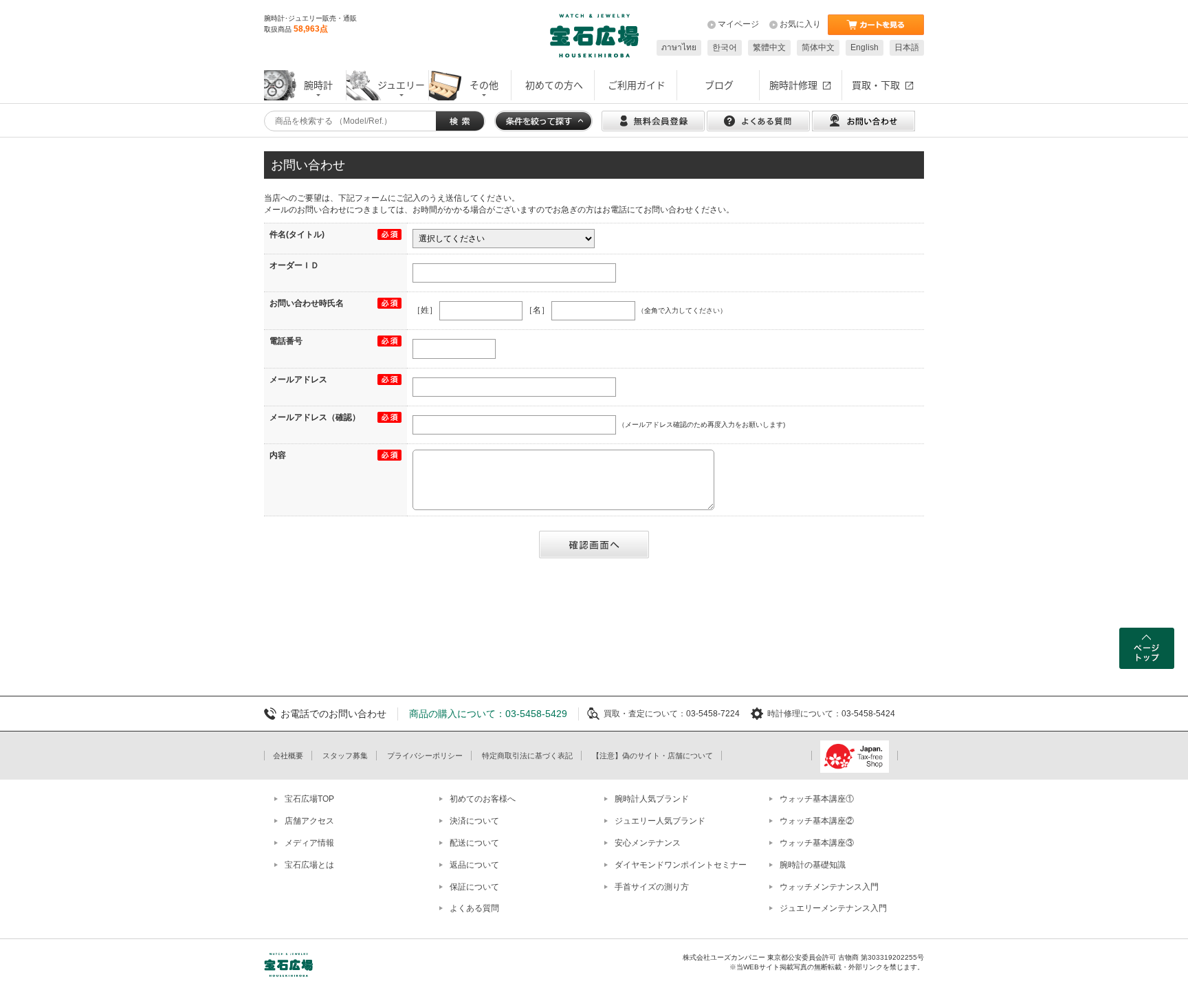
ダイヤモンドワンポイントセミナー (681, 865)
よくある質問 (474, 908)
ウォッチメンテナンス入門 (829, 887)
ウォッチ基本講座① (817, 799)
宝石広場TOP (309, 799)
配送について (474, 843)
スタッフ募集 (345, 755)
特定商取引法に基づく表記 (527, 755)
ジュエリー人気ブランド (660, 821)
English (864, 47)
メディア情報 (309, 843)
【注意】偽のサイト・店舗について (652, 755)
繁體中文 (769, 47)
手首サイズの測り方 (652, 887)
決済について (474, 821)
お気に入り (800, 24)
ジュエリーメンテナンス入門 (833, 908)
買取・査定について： (645, 713)
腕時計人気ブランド (652, 799)
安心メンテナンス (648, 843)
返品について (474, 865)
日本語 (906, 47)
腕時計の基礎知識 (813, 865)
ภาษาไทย (678, 47)
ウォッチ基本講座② (817, 821)
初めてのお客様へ (483, 799)
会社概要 (288, 755)
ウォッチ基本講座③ (817, 843)
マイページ (738, 24)
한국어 (724, 47)
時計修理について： (804, 713)
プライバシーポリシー (425, 755)
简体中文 (818, 47)
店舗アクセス (309, 821)
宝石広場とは (309, 865)
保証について (474, 887)
